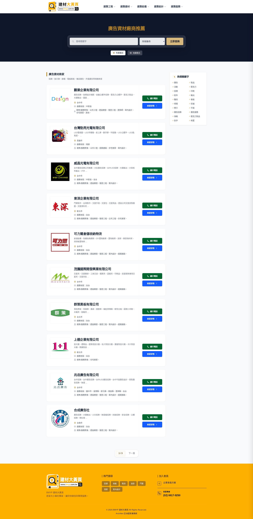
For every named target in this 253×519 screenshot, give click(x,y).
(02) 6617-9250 (171, 495)
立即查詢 (175, 41)
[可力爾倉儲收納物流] (60, 242)
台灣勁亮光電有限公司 (89, 128)
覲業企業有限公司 (86, 90)
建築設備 (142, 6)
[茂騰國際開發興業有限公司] (60, 277)
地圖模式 (136, 53)
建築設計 (159, 6)
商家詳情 (150, 106)
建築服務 (175, 6)
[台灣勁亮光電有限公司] (60, 136)
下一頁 (132, 453)
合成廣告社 (81, 410)
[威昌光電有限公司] (60, 171)
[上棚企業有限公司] (60, 348)
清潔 (106, 489)
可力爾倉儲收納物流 (88, 234)
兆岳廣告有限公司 (86, 375)
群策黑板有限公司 (86, 304)
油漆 (133, 483)
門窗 (141, 483)
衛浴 (124, 483)
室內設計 (116, 489)
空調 (106, 483)
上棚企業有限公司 (86, 339)
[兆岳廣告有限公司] (60, 383)
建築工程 (108, 6)
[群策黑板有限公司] (60, 313)
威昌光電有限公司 (86, 163)
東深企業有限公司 (86, 198)
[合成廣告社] (60, 418)
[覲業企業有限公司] (60, 98)
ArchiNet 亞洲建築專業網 (126, 513)
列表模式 (119, 53)
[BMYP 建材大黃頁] (63, 6)
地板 (115, 483)
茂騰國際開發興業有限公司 (92, 269)
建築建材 (125, 6)
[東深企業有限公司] (60, 207)
